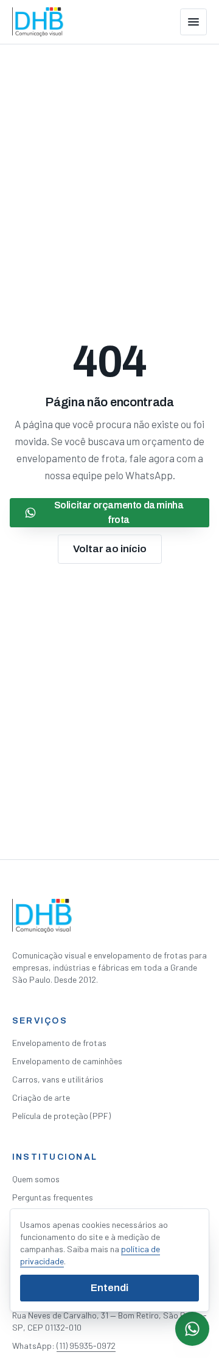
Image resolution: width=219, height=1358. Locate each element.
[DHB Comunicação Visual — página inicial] (37, 21)
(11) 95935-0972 (86, 1345)
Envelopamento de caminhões (67, 1061)
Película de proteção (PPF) (61, 1115)
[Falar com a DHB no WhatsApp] (192, 1329)
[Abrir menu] (193, 22)
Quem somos (36, 1179)
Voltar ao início (110, 549)
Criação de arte (41, 1097)
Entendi (109, 1288)
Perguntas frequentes (52, 1197)
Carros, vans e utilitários (57, 1079)
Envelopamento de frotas (59, 1043)
